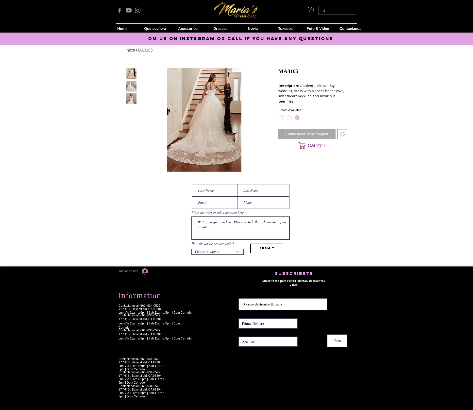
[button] (311, 145)
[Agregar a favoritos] (343, 134)
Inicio (130, 50)
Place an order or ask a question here (217, 212)
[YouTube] (128, 10)
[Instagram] (137, 10)
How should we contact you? (211, 243)
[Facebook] (119, 10)
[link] (311, 10)
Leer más (285, 101)
